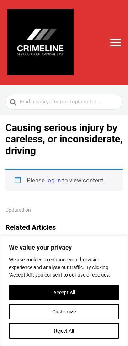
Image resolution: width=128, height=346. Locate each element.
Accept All (64, 292)
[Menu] (115, 42)
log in (53, 180)
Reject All (64, 331)
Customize (64, 311)
